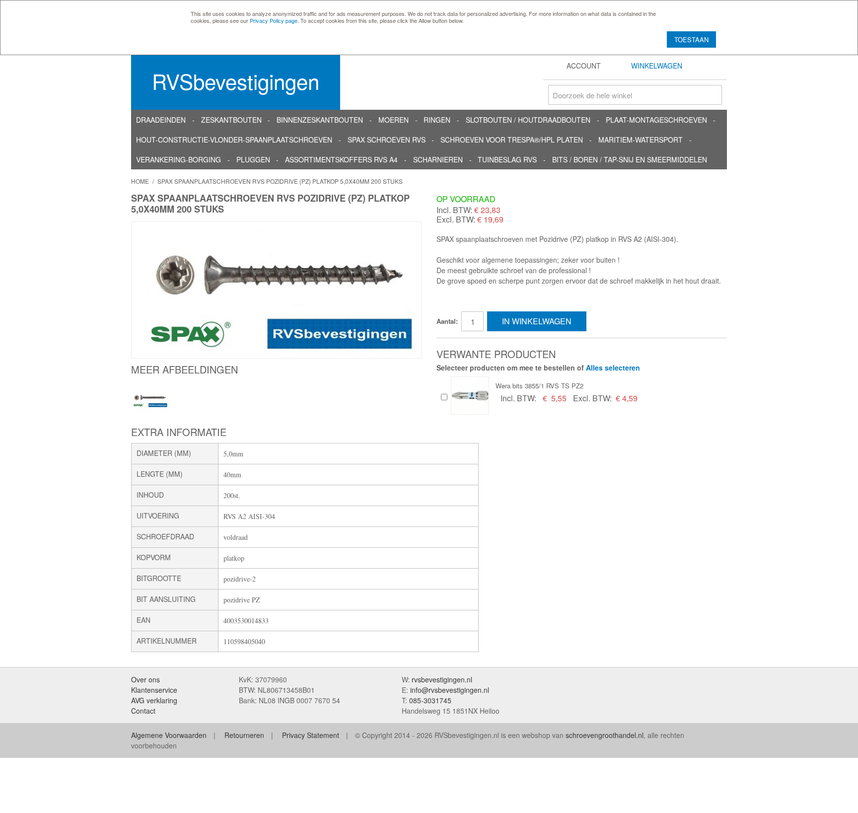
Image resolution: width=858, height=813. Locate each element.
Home (140, 181)
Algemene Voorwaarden (169, 735)
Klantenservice (154, 690)
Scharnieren (438, 159)
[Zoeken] (712, 95)
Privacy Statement (310, 735)
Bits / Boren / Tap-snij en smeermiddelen (629, 159)
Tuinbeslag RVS (507, 159)
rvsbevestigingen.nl (442, 679)
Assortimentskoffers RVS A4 (341, 159)
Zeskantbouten (231, 120)
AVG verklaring (154, 700)
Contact (143, 711)
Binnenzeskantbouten (320, 120)
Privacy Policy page (273, 20)
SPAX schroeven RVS (387, 140)
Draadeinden (161, 120)
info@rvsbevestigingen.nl (449, 690)
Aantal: (447, 321)
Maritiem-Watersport (640, 140)
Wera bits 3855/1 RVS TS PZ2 (539, 385)
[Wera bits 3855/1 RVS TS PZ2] (470, 395)
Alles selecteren (613, 367)
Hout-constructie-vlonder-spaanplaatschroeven (234, 140)
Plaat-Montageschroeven (656, 120)
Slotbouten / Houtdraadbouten (528, 120)
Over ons (145, 679)
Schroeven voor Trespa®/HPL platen (511, 140)
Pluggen (253, 159)
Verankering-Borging (178, 159)
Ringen (437, 120)
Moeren (393, 120)
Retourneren (244, 735)
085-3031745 (430, 700)
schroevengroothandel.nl (605, 735)
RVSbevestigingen (235, 81)
